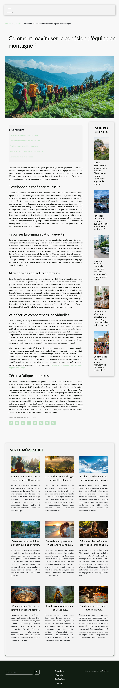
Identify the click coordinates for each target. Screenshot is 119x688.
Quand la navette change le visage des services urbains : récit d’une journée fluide (100, 270)
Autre (59, 683)
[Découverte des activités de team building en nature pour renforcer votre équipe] (25, 529)
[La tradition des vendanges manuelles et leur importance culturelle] (59, 464)
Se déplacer (59, 671)
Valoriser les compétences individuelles (27, 151)
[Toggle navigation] (9, 10)
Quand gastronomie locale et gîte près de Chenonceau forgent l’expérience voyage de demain (100, 173)
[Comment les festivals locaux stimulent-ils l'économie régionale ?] (101, 342)
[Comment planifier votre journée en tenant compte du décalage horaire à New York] (25, 594)
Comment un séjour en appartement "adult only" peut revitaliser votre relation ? (101, 318)
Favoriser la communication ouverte (25, 141)
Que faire (17, 23)
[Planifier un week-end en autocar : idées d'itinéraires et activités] (93, 594)
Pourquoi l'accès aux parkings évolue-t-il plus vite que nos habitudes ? (101, 222)
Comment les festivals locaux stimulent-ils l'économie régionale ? (100, 363)
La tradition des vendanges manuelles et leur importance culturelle (59, 480)
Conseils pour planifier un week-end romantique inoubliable (59, 545)
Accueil (8, 23)
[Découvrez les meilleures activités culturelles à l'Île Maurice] (93, 529)
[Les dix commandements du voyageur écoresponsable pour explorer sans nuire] (59, 594)
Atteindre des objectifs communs (24, 146)
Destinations (60, 679)
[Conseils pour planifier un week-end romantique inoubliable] (59, 529)
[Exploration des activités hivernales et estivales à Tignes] (93, 464)
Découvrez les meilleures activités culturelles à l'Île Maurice (93, 545)
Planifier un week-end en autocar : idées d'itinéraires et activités (93, 609)
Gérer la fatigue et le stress (21, 157)
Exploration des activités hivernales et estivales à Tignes (93, 480)
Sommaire (18, 129)
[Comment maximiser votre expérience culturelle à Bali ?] (25, 464)
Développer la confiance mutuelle (24, 135)
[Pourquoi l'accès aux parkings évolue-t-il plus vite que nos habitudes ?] (101, 201)
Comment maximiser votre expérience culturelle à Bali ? (25, 480)
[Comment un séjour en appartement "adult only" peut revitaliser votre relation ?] (101, 297)
